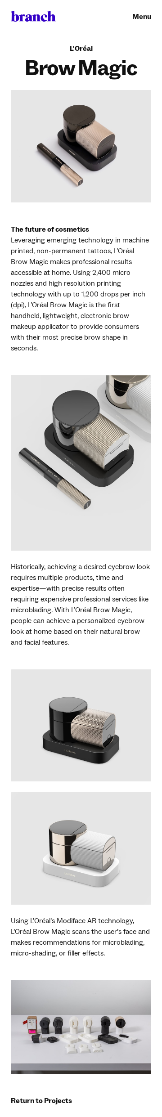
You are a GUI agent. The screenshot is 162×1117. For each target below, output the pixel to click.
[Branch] (33, 16)
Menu (141, 16)
